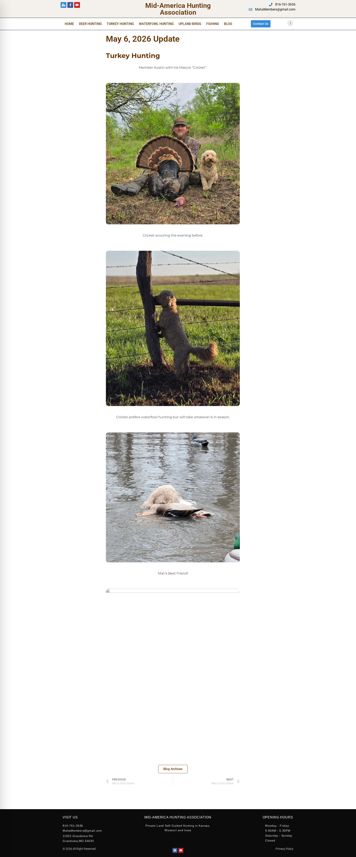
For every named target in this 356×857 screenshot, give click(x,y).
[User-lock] (63, 5)
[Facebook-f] (70, 5)
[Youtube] (77, 5)
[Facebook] (174, 850)
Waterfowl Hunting (156, 24)
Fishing (212, 24)
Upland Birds (190, 24)
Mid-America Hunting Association (178, 8)
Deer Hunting (90, 24)
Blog (228, 24)
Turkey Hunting (120, 24)
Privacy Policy (284, 848)
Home (69, 24)
